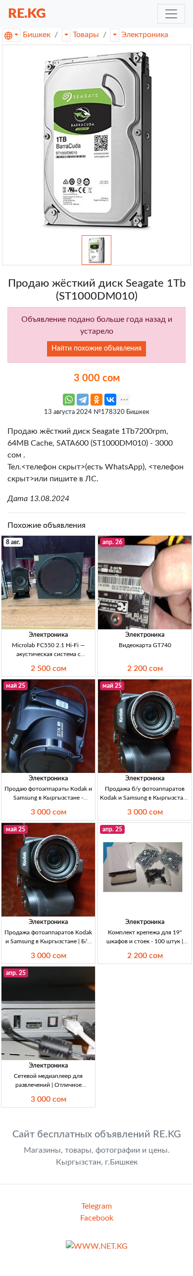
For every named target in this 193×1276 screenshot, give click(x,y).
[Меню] (171, 14)
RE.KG (27, 13)
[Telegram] (83, 400)
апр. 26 (112, 542)
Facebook (96, 1218)
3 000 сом (48, 812)
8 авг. (13, 542)
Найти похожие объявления (96, 348)
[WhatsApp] (69, 400)
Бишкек (36, 35)
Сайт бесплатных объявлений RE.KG (96, 1134)
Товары (86, 35)
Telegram (96, 1206)
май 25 (15, 686)
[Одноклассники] (96, 400)
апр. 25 (112, 829)
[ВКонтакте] (110, 400)
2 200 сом (145, 668)
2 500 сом (48, 668)
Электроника (144, 35)
